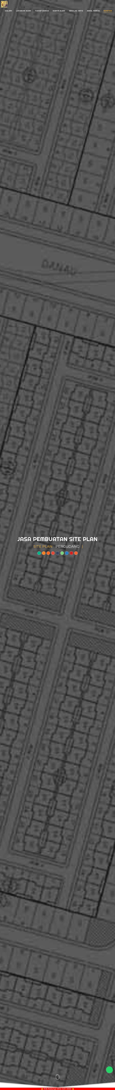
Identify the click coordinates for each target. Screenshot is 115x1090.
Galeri (8, 11)
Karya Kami (59, 11)
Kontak (108, 11)
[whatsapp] (62, 553)
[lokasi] (39, 553)
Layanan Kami (23, 11)
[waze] (43, 553)
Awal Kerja (93, 11)
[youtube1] (71, 553)
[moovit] (76, 553)
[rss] (48, 553)
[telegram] (67, 553)
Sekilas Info (76, 11)
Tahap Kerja (42, 11)
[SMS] (57, 553)
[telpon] (53, 553)
